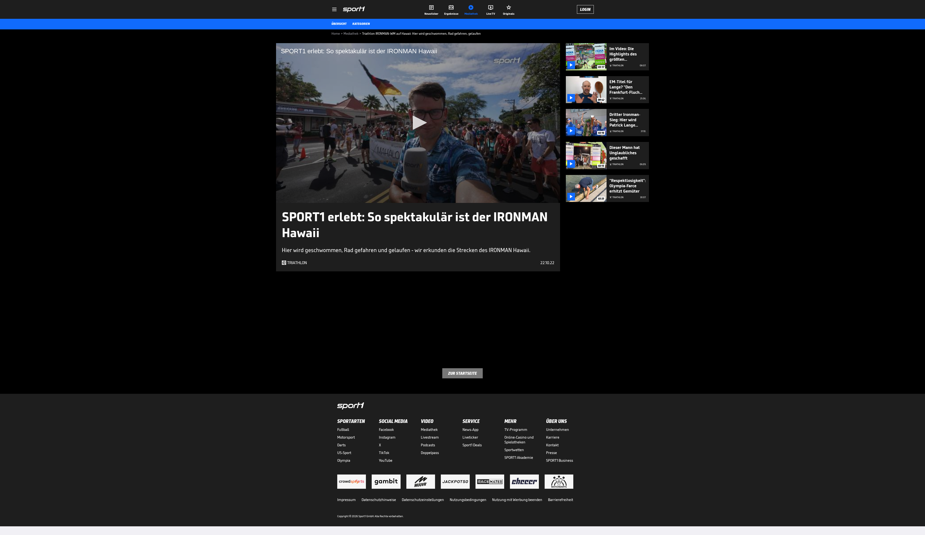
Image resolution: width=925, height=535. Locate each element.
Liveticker (470, 437)
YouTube (385, 460)
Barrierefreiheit (560, 499)
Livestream (430, 437)
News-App (470, 429)
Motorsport (346, 437)
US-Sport (344, 452)
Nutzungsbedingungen (468, 499)
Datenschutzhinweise (379, 499)
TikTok (384, 452)
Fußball (343, 429)
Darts (341, 445)
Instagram (387, 437)
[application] (418, 123)
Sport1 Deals (472, 445)
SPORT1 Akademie (518, 457)
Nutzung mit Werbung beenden (517, 499)
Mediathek (429, 429)
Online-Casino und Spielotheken (519, 439)
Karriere (552, 437)
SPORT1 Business (559, 460)
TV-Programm (515, 429)
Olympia (343, 460)
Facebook (386, 429)
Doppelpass (430, 452)
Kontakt (552, 445)
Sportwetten (514, 450)
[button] (418, 122)
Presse (551, 452)
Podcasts (428, 445)
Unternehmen (557, 429)
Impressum (346, 499)
